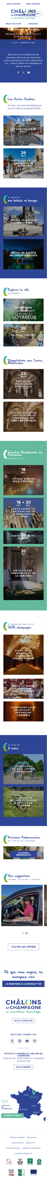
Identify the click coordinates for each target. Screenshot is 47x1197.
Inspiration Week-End (23, 1153)
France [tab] (4, 1101)
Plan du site (31, 1137)
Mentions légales (18, 1137)
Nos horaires (23, 1067)
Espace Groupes (13, 1148)
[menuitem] (14, 4)
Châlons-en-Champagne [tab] (6, 1107)
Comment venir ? (12, 1115)
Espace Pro (30, 1143)
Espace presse (18, 1143)
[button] (24, 12)
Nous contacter (23, 1021)
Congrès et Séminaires (31, 1148)
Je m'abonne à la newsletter (23, 983)
